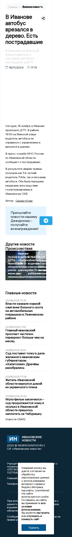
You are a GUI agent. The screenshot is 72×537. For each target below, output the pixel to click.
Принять (33, 527)
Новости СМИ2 (15, 419)
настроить (43, 512)
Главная (13, 7)
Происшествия (30, 7)
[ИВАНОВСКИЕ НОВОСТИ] (12, 439)
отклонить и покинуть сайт (31, 517)
